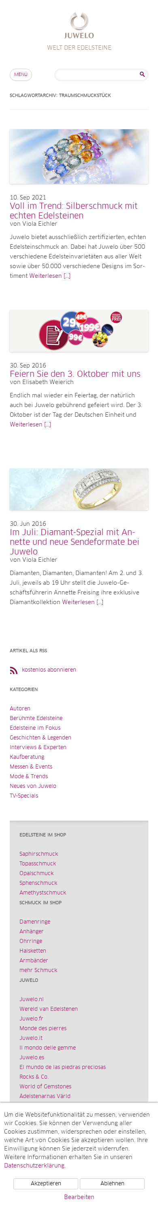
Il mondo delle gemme (47, 1048)
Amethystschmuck (42, 893)
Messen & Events (31, 767)
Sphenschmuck (38, 883)
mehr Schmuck (38, 970)
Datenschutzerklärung (34, 1166)
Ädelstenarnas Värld (44, 1096)
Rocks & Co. (34, 1077)
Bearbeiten (79, 1197)
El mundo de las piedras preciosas (62, 1067)
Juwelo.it (31, 1038)
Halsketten (32, 951)
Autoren (20, 709)
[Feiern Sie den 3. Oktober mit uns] (79, 360)
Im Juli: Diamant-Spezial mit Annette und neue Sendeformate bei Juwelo (74, 542)
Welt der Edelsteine (79, 26)
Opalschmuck (36, 873)
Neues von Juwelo (33, 786)
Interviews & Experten (38, 747)
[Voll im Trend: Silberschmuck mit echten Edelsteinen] (79, 192)
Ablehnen (112, 1183)
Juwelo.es (31, 1057)
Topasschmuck (37, 864)
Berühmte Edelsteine (36, 718)
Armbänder (33, 961)
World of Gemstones (45, 1087)
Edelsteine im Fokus (35, 728)
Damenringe (34, 922)
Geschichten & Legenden (40, 738)
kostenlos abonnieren (49, 670)
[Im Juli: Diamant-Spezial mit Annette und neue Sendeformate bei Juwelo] (79, 518)
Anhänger (31, 931)
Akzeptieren (46, 1183)
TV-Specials (24, 796)
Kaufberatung (27, 757)
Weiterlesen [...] (49, 276)
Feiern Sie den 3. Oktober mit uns (75, 374)
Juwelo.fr (31, 1019)
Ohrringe (30, 941)
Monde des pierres (42, 1028)
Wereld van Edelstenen (48, 1009)
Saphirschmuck (38, 854)
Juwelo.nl (31, 999)
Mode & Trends (29, 776)
